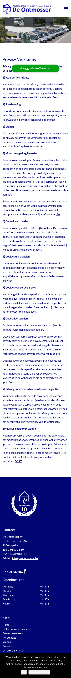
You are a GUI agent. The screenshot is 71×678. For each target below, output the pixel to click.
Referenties (9, 637)
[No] (66, 665)
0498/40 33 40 (18, 553)
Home (6, 624)
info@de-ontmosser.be (25, 558)
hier (58, 214)
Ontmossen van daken (15, 628)
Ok (23, 672)
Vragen (7, 641)
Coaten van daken (13, 633)
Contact (7, 646)
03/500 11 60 (16, 549)
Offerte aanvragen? (14, 650)
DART (18, 461)
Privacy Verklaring (39, 672)
